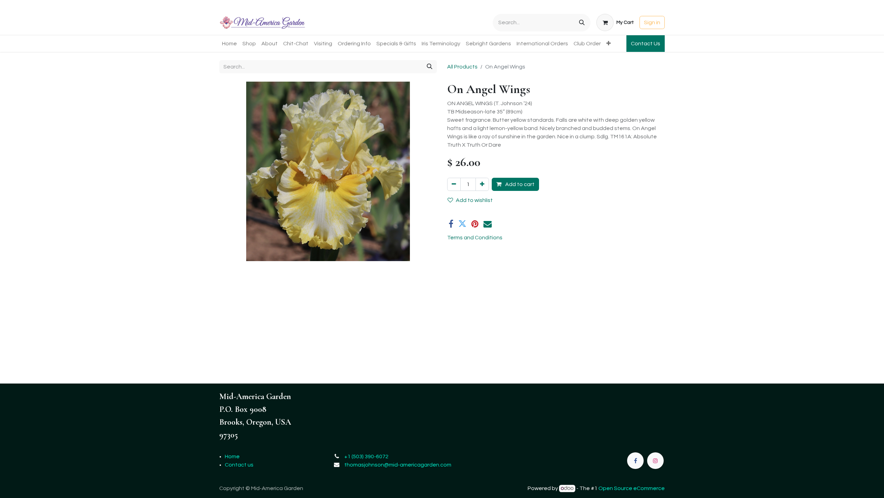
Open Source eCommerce (631, 488)
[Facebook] (451, 224)
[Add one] (482, 184)
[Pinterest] (475, 224)
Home (232, 456)
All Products (462, 67)
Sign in (652, 22)
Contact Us (645, 43)
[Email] (487, 224)
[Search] (581, 22)
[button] (235, 171)
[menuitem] (229, 43)
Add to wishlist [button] (474, 200)
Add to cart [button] (519, 184)
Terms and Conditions (474, 237)
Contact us (239, 465)
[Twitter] (462, 224)
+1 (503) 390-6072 (366, 456)
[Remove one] (454, 184)
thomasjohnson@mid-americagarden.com (397, 465)
